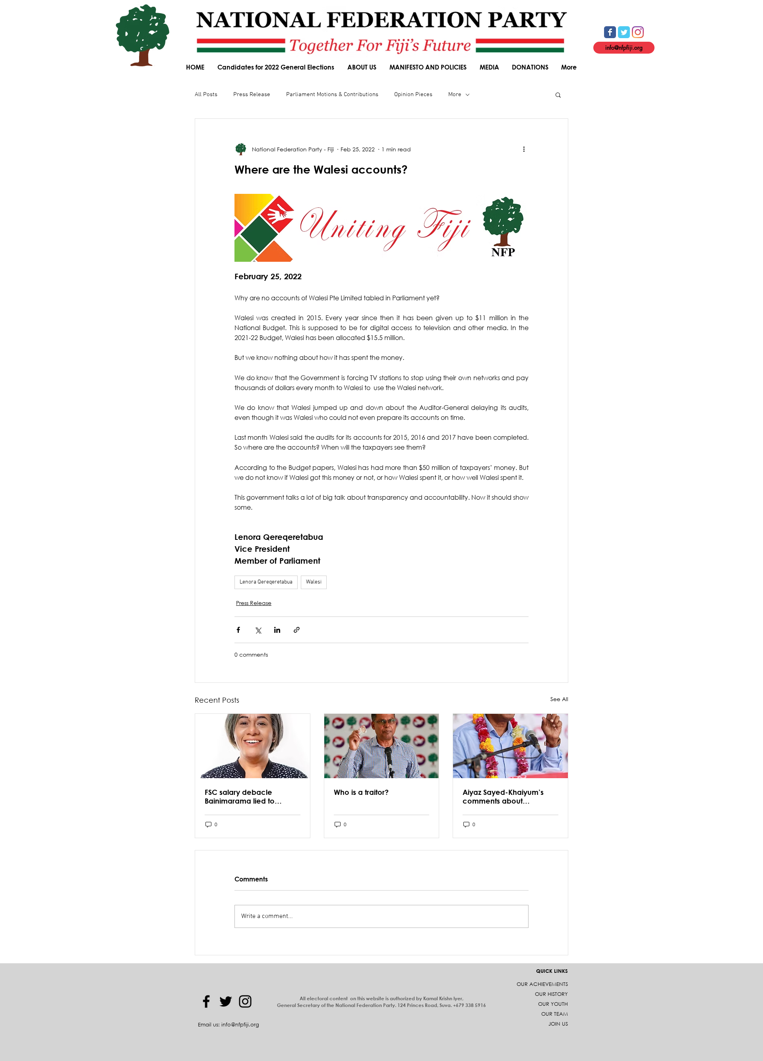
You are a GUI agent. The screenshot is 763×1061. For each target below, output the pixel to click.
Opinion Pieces (413, 94)
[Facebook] (206, 1001)
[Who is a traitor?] (381, 746)
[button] (362, 66)
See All (559, 699)
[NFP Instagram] (638, 32)
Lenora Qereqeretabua (266, 582)
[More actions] (524, 149)
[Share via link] (296, 630)
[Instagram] (245, 1001)
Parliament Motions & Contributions (332, 94)
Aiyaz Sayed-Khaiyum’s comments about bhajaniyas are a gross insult (503, 796)
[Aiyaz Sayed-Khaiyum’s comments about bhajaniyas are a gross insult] (510, 746)
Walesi (313, 582)
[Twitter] (225, 1001)
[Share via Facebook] (238, 630)
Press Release (251, 94)
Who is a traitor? (361, 792)
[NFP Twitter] (624, 32)
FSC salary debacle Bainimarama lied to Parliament (240, 796)
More (454, 94)
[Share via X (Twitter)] (257, 630)
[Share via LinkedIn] (277, 630)
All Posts (206, 94)
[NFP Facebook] (610, 32)
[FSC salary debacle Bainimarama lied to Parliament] (252, 746)
